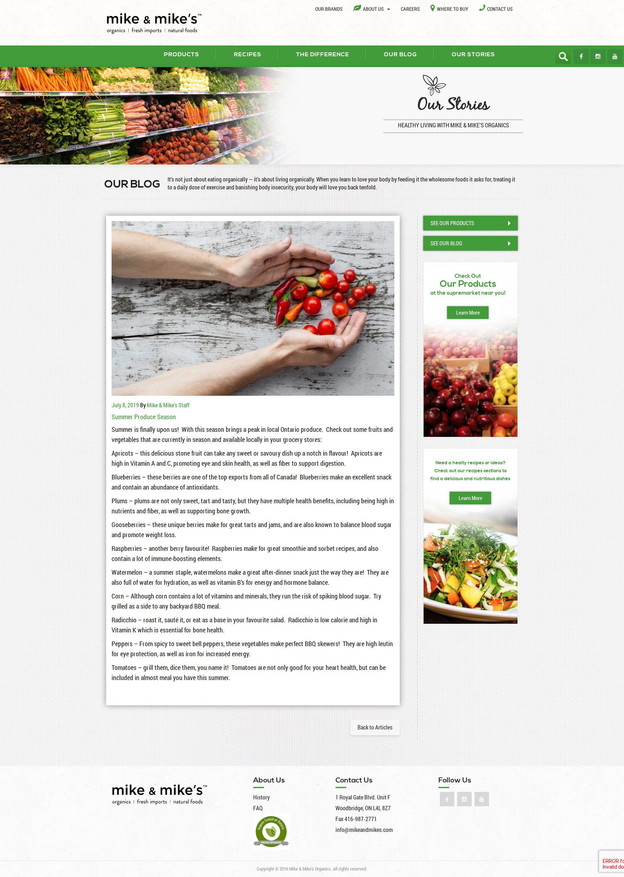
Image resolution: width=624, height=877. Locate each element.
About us (374, 8)
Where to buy (452, 8)
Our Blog (400, 54)
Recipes (247, 54)
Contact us (499, 8)
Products (181, 54)
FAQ (258, 808)
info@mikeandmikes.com (364, 829)
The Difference (322, 54)
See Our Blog (446, 243)
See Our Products (452, 223)
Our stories (473, 54)
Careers (410, 8)
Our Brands (328, 8)
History (261, 797)
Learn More (468, 312)
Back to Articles (375, 727)
